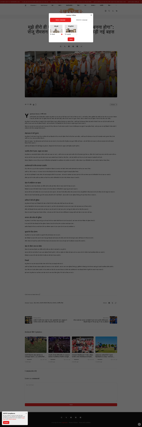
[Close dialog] (91, 15)
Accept (6, 422)
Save (71, 39)
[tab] (60, 20)
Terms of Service (12, 419)
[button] (26, 413)
